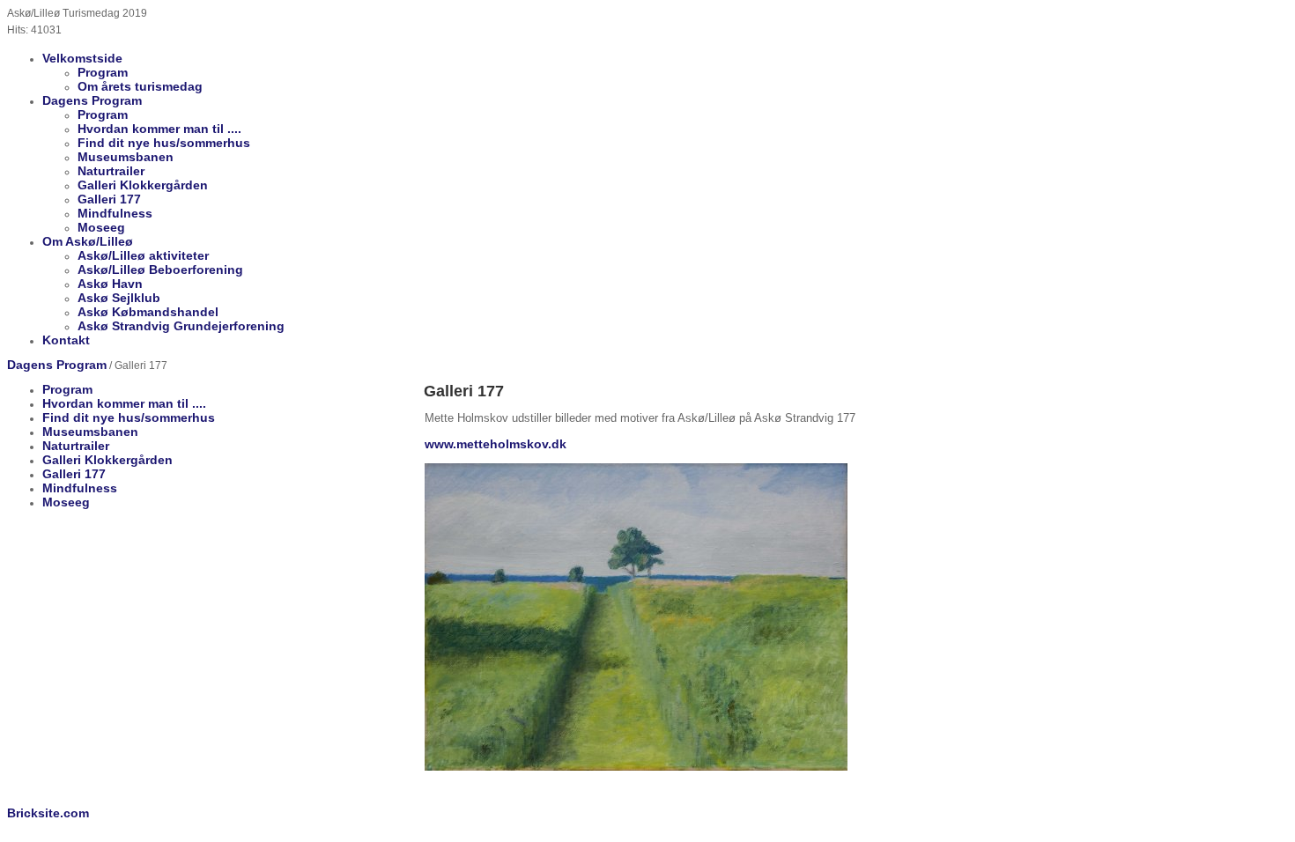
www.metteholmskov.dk (495, 444)
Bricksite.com (48, 813)
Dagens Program (57, 365)
